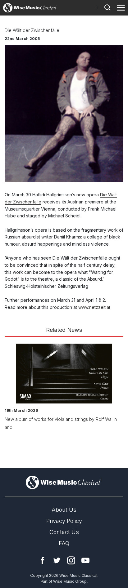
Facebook (43, 560)
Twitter (57, 560)
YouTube (85, 560)
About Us (64, 509)
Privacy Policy (64, 521)
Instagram (71, 560)
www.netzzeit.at (94, 307)
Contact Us (64, 532)
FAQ (64, 543)
